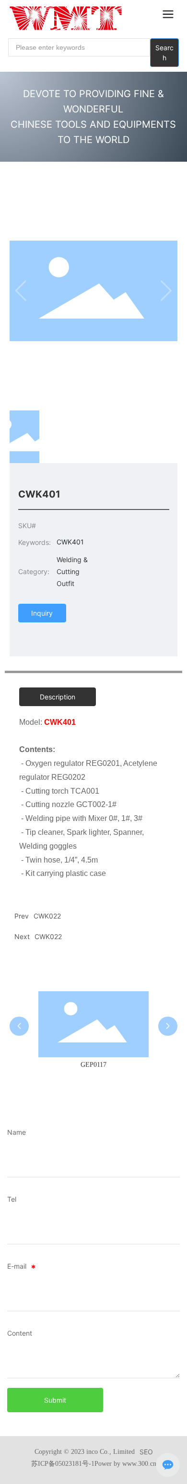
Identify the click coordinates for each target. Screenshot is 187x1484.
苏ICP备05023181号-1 (62, 1463)
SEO (146, 1452)
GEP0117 (93, 1064)
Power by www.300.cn (125, 1463)
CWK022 (48, 936)
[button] (19, 1026)
